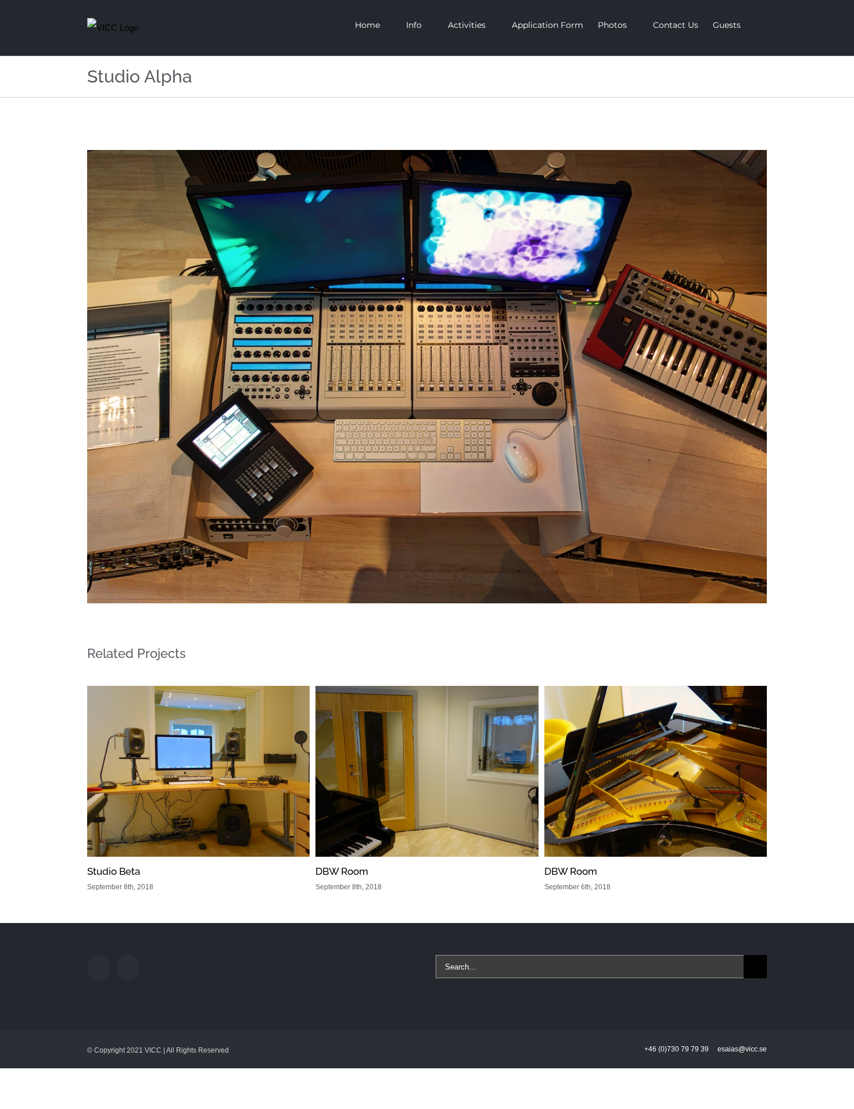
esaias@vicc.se (742, 1049)
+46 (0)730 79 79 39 (677, 1049)
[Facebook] (98, 968)
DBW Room (341, 871)
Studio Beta (113, 871)
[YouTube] (128, 968)
